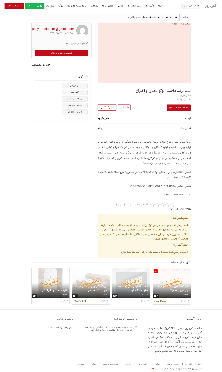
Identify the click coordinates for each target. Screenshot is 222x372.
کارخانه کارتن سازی (75, 105)
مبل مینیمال (74, 85)
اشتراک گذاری (107, 107)
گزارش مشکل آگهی (39, 65)
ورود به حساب (33, 6)
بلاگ (60, 6)
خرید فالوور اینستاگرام (74, 99)
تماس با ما (107, 6)
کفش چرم (75, 92)
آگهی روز (211, 6)
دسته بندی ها (134, 6)
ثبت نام (50, 6)
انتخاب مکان (194, 6)
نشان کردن (124, 107)
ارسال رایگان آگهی (14, 6)
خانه (160, 6)
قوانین (120, 6)
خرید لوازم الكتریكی (75, 112)
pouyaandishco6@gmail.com (53, 29)
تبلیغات (94, 6)
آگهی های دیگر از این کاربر (61, 53)
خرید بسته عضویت (77, 6)
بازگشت (184, 17)
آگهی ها (149, 6)
